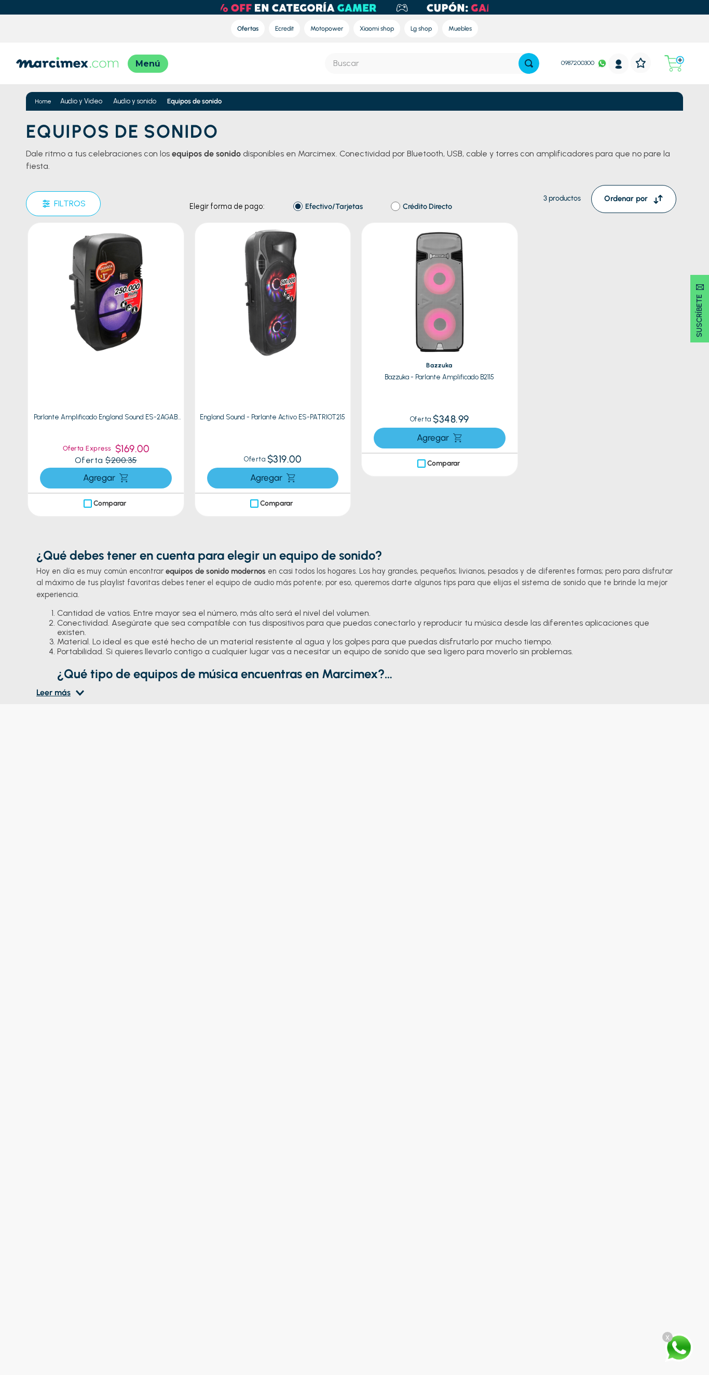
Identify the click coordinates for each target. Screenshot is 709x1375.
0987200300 (577, 63)
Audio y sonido (134, 101)
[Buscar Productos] (529, 63)
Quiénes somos (407, 1220)
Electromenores (114, 1270)
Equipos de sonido (194, 101)
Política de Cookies (265, 1270)
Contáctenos (550, 1220)
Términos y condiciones (273, 1245)
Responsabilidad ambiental (426, 1270)
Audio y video (110, 1258)
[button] (173, 238)
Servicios (397, 1232)
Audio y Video (81, 101)
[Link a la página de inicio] (43, 102)
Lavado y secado (115, 1232)
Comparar (109, 463)
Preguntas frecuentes (270, 1220)
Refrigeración (110, 1220)
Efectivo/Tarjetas (334, 206)
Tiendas (395, 1245)
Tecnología (107, 1245)
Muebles (102, 1283)
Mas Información (556, 1245)
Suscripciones (405, 1258)
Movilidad (104, 1295)
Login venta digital (265, 1295)
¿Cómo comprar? (263, 1232)
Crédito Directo (427, 206)
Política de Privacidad (269, 1258)
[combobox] (432, 63)
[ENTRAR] (618, 63)
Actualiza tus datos (266, 1283)
